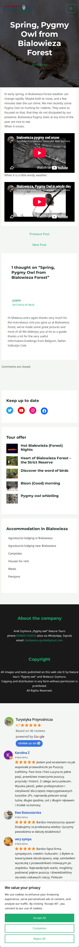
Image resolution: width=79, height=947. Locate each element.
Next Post (39, 245)
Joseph (16, 300)
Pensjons (14, 576)
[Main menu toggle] (71, 8)
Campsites (15, 553)
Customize (39, 928)
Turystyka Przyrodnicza (34, 719)
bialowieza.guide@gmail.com (44, 640)
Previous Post (39, 234)
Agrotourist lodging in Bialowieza (30, 538)
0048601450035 (26, 635)
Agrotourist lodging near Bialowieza (32, 546)
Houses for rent (18, 561)
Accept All (39, 918)
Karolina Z (22, 753)
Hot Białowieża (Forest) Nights (42, 447)
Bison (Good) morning (40, 483)
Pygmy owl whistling (40, 496)
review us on (27, 743)
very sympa (23, 839)
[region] (39, 914)
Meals (12, 569)
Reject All (39, 938)
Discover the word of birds (44, 470)
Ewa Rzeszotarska (28, 812)
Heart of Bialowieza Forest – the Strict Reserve (46, 460)
